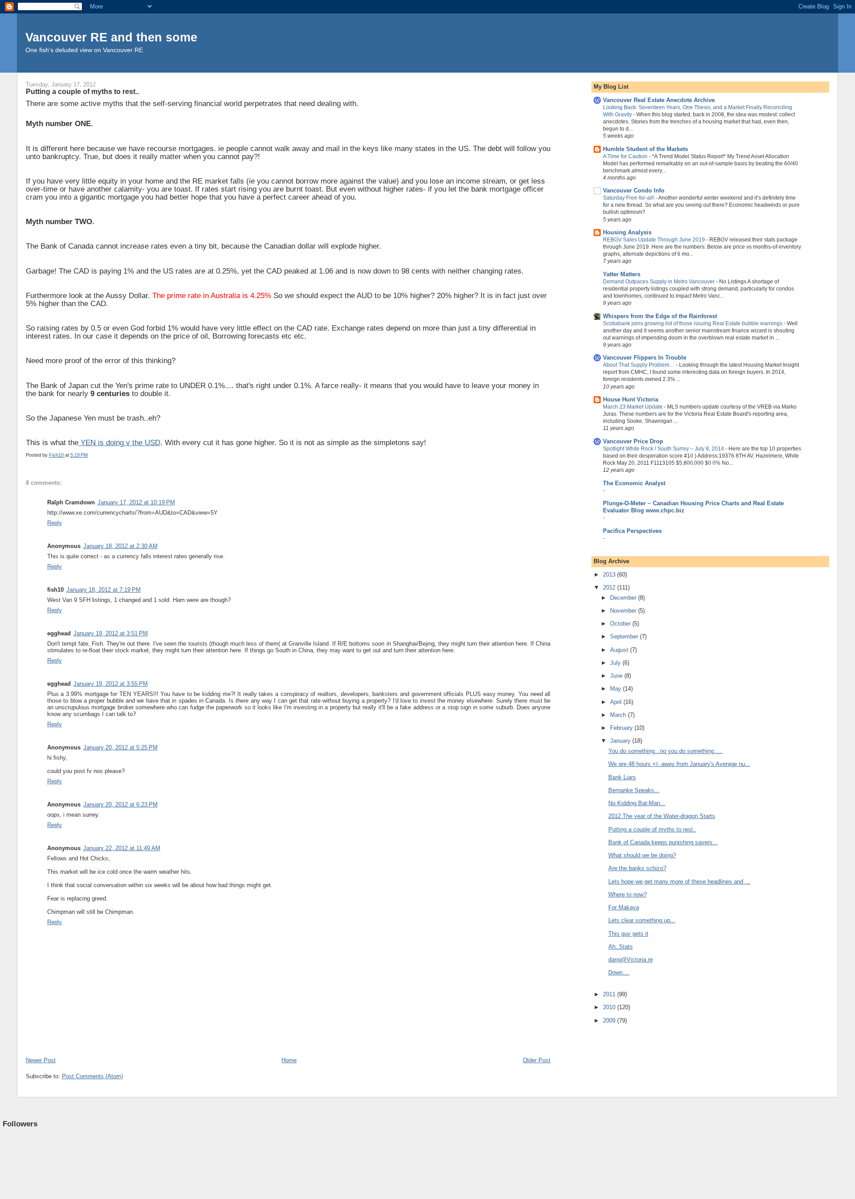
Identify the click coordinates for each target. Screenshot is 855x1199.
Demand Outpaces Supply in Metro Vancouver (659, 281)
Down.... (619, 972)
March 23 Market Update (633, 407)
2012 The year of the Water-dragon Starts (661, 816)
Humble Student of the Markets (645, 149)
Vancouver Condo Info (633, 190)
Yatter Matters (621, 274)
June (617, 675)
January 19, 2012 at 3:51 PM (110, 633)
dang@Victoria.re (630, 959)
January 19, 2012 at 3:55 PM (110, 683)
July (616, 662)
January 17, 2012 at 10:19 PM (136, 502)
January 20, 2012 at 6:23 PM (120, 804)
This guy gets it (628, 933)
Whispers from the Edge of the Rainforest (660, 316)
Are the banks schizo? (637, 868)
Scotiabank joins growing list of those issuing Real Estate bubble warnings (693, 323)
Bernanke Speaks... (634, 790)
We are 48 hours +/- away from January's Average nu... (679, 764)
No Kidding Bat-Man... (636, 803)
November (624, 610)
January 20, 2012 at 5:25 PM (120, 747)
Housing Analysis (627, 232)
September (625, 636)
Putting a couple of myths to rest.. (652, 829)
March (619, 715)
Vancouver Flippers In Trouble (644, 357)
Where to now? (627, 894)
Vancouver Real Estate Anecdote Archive (659, 100)
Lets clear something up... (642, 920)
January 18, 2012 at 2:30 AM (120, 546)
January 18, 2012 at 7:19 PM (103, 589)
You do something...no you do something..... (665, 751)
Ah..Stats (620, 946)
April (616, 702)
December (624, 597)
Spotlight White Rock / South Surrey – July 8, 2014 (664, 449)
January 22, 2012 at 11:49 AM (121, 848)
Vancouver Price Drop (633, 441)
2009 (610, 1020)
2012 (610, 587)
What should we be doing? (642, 855)
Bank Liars (622, 777)
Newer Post (41, 1060)
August (620, 650)
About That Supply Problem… (639, 365)
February (622, 727)
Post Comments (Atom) (92, 1076)
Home (289, 1060)
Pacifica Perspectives (632, 531)
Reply (54, 523)
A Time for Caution (626, 156)
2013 (610, 574)
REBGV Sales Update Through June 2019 (654, 240)
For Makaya (623, 907)
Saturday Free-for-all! (629, 198)
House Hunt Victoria (630, 399)
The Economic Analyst (634, 483)
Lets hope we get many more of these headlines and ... (679, 881)
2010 (610, 1007)
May (616, 688)
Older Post (536, 1060)
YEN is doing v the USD (119, 442)
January (621, 740)
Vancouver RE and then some (111, 37)
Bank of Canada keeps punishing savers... (663, 842)
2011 (610, 994)
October (621, 623)
